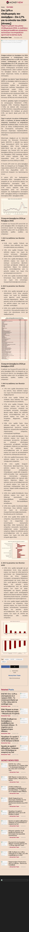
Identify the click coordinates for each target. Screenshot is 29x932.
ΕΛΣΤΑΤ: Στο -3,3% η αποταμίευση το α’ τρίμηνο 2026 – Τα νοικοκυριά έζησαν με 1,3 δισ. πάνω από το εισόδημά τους (9, 699)
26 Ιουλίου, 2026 (15, 706)
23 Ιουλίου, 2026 (15, 733)
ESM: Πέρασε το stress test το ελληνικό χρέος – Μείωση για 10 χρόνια (10, 711)
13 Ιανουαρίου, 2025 (18, 37)
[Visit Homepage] (14, 2)
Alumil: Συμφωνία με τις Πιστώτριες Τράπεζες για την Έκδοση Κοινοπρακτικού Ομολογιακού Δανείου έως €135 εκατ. (18, 801)
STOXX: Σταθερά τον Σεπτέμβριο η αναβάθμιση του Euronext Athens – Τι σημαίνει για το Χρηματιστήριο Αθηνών (9, 725)
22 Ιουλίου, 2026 (15, 743)
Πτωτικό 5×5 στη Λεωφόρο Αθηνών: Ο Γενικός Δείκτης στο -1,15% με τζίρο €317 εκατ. (18, 843)
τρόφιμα (4, 661)
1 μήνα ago (23, 772)
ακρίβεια (7, 659)
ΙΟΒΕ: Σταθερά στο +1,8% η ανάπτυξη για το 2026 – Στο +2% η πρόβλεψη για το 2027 (18, 853)
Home (3, 7)
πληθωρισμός (19, 659)
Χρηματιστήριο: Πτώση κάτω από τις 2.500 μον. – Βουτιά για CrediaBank (18, 863)
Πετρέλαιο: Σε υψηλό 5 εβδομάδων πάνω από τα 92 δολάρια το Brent (10, 739)
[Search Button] (27, 2)
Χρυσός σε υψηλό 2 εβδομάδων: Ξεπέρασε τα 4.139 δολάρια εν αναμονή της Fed (9, 749)
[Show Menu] (1, 2)
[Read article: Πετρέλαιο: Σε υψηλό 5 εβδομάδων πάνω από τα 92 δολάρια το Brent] (24, 738)
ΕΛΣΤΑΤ (12, 659)
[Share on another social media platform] (23, 666)
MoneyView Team (6, 37)
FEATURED (10, 7)
